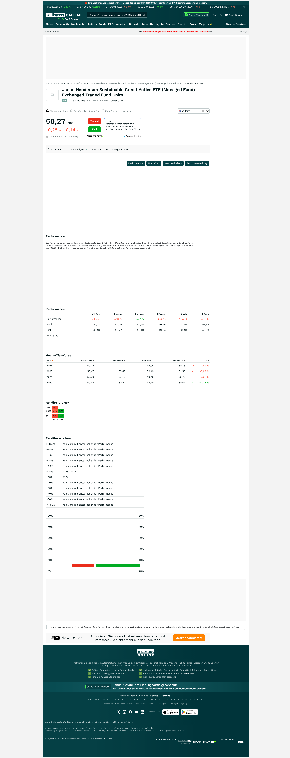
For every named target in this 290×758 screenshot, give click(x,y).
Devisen (170, 24)
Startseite (50, 83)
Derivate (134, 24)
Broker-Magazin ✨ (201, 24)
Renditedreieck (173, 163)
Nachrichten (78, 24)
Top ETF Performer (76, 83)
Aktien (49, 24)
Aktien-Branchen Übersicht (133, 695)
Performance (135, 163)
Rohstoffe (147, 24)
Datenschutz (133, 704)
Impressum (108, 704)
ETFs (111, 24)
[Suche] (144, 14)
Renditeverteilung (197, 163)
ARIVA (124, 722)
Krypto (160, 24)
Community (62, 24)
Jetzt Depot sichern (98, 686)
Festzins (182, 24)
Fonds (102, 24)
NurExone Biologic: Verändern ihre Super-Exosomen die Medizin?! (158, 31)
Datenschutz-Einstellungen (153, 704)
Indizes (92, 24)
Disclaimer (120, 704)
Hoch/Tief (153, 163)
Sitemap (154, 695)
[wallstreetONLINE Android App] (189, 714)
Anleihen (121, 24)
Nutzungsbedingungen (178, 704)
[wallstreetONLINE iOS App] (170, 714)
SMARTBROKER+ (185, 673)
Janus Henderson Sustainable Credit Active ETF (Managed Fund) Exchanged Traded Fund (135, 83)
